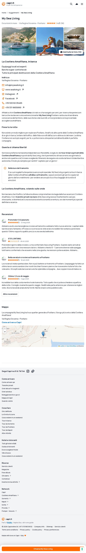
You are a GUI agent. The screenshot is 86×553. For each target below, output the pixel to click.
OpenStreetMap (71, 346)
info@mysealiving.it (14, 85)
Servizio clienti (7, 466)
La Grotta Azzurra (8, 414)
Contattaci (6, 479)
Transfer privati (7, 385)
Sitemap (49, 526)
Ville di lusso (6, 453)
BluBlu (9, 522)
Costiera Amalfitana (9, 495)
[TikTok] (33, 371)
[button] (43, 334)
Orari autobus (7, 392)
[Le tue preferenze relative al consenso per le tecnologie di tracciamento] (82, 549)
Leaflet (62, 346)
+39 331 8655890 (13, 107)
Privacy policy (25, 530)
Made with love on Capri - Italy (13, 535)
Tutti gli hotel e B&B (9, 443)
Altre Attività (6, 433)
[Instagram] (28, 371)
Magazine (5, 469)
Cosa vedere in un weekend (12, 417)
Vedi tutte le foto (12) (72, 52)
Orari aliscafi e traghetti (10, 388)
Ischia (4, 505)
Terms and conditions (10, 530)
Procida (5, 508)
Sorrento (5, 498)
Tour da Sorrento (8, 424)
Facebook (10, 98)
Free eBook (6, 472)
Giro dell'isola (7, 411)
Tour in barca (6, 421)
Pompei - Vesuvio (8, 511)
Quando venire (7, 401)
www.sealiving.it (13, 89)
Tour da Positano (8, 427)
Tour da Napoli (7, 430)
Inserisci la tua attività (10, 482)
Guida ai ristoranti (8, 447)
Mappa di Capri (7, 398)
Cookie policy (37, 530)
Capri (4, 492)
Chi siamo (5, 476)
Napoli (4, 502)
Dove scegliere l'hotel (10, 450)
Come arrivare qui (8, 382)
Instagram (10, 94)
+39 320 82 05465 (13, 103)
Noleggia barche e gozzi (11, 395)
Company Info (39, 526)
